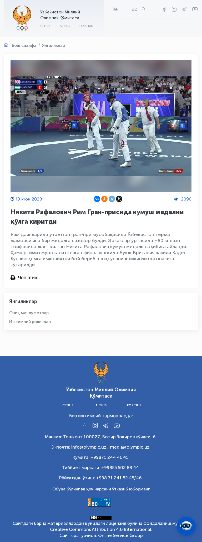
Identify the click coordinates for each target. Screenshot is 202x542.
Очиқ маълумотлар (29, 312)
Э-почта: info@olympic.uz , (80, 447)
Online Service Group (120, 535)
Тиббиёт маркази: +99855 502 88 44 (100, 467)
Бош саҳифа (24, 45)
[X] (119, 199)
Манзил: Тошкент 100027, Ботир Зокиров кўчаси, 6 (100, 436)
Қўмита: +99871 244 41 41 (100, 457)
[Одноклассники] (104, 199)
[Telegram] (112, 199)
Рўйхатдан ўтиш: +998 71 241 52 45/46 (100, 477)
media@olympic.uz (129, 447)
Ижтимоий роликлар (30, 321)
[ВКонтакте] (97, 199)
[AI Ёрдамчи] (186, 526)
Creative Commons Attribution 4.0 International (100, 529)
